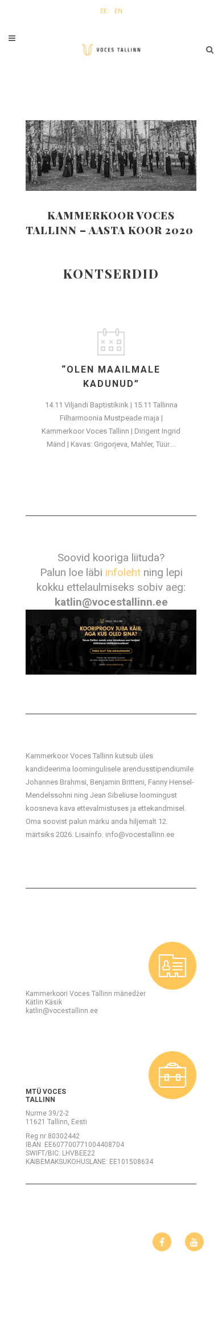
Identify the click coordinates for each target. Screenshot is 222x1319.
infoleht (123, 572)
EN (118, 11)
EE (103, 11)
